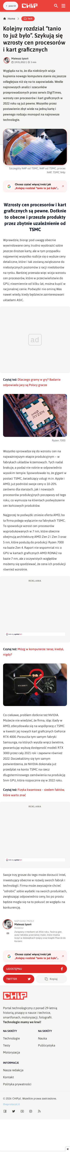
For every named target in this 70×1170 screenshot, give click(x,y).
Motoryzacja (11, 1052)
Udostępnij (14, 968)
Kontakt (8, 1077)
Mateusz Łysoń (19, 58)
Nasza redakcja (13, 1070)
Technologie (11, 1038)
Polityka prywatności (17, 1084)
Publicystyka (46, 1045)
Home (11, 18)
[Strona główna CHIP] (29, 5)
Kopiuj (53, 978)
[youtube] (7, 933)
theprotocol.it (11, 1104)
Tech (30, 18)
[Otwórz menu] (63, 5)
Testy (6, 1045)
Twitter (11, 978)
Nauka (42, 1038)
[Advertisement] (35, 607)
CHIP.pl (16, 1098)
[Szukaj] (56, 6)
